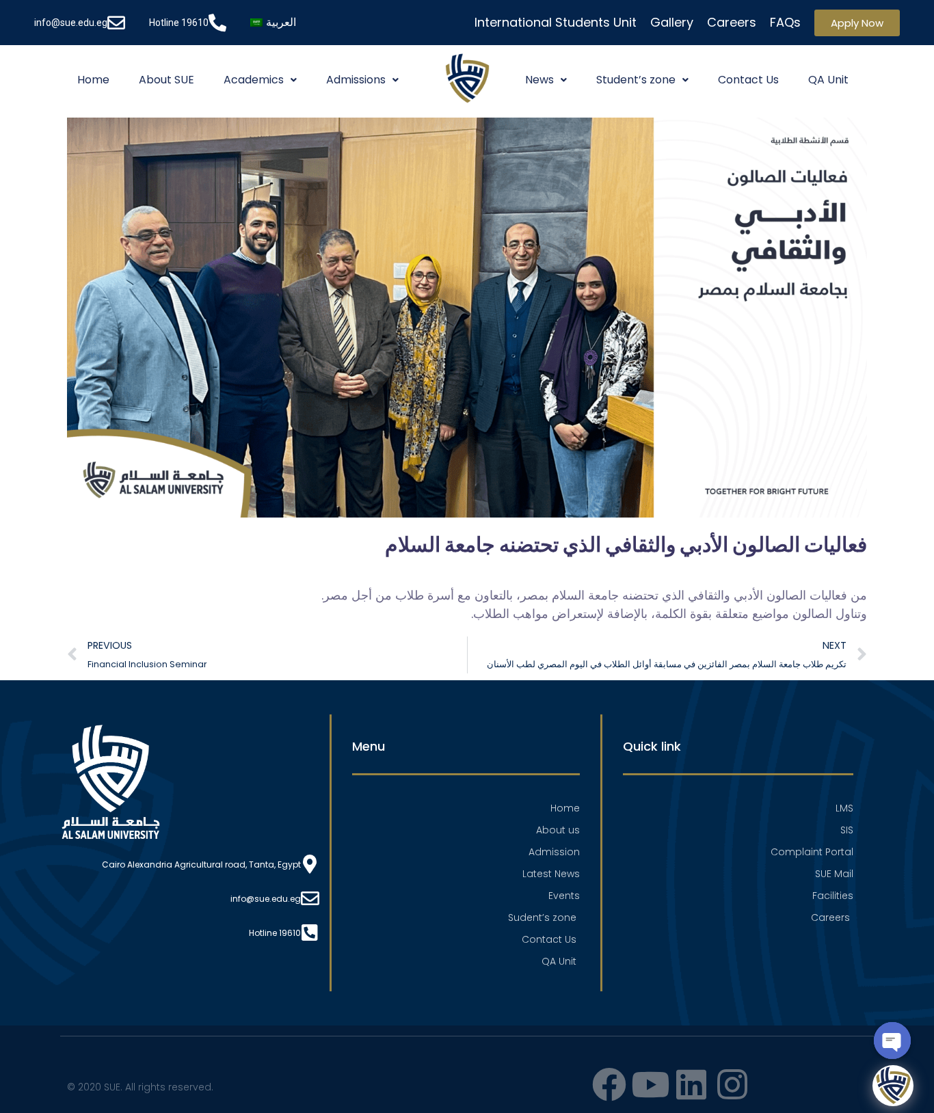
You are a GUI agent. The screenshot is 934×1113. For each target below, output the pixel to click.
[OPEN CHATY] (892, 1040)
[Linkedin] (691, 1084)
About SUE (166, 80)
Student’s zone (636, 80)
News (539, 80)
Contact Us (748, 80)
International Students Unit (556, 22)
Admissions (356, 80)
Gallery (671, 22)
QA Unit (828, 80)
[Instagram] (732, 1084)
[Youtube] (650, 1084)
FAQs (785, 22)
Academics (254, 80)
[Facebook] (609, 1084)
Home (93, 80)
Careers (731, 22)
